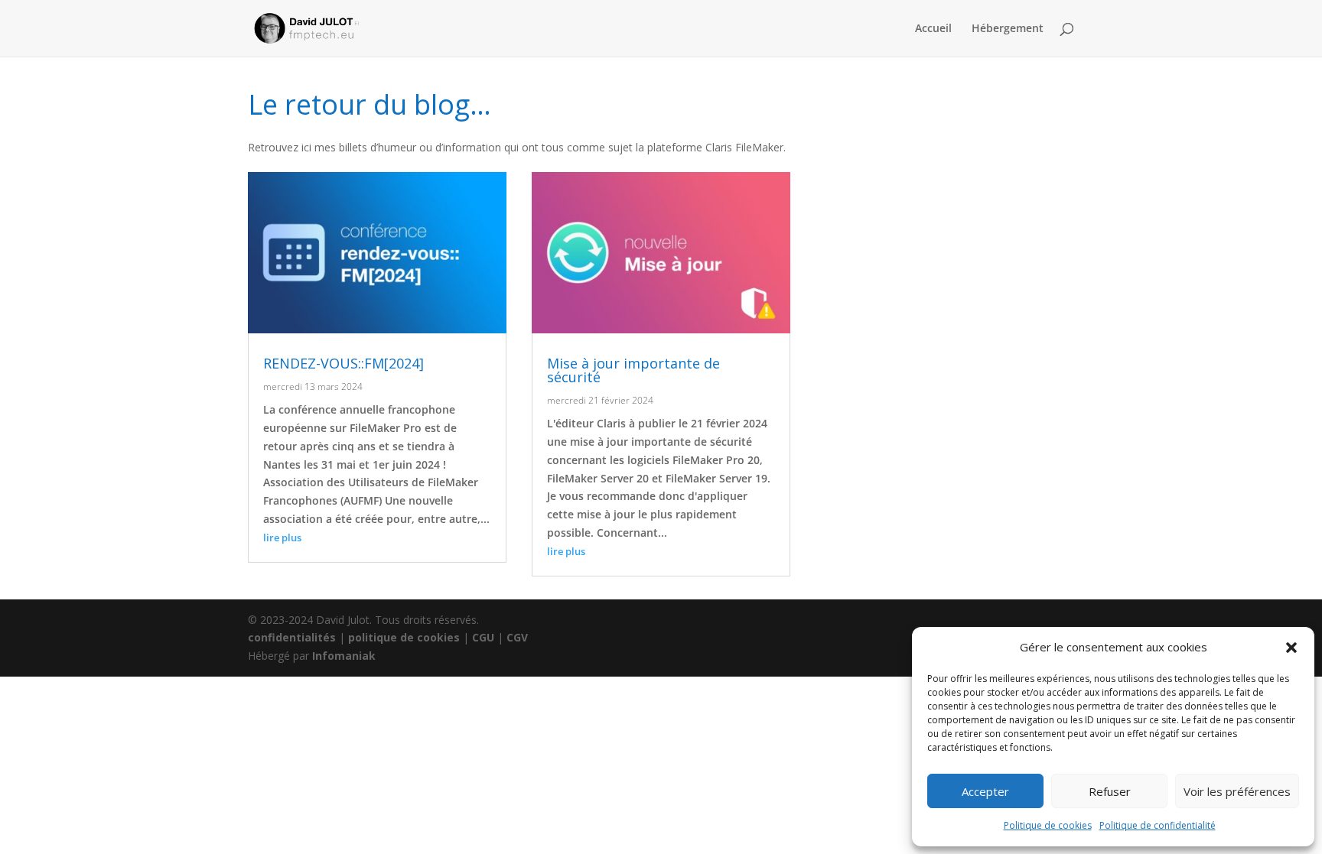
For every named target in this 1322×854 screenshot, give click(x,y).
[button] (1291, 647)
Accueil (933, 29)
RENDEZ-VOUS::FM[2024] (343, 363)
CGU (483, 637)
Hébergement (1008, 29)
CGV (517, 637)
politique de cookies (404, 637)
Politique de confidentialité (1157, 825)
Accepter (985, 791)
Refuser (1110, 791)
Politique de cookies (1048, 825)
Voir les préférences (1237, 791)
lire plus (282, 537)
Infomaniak (344, 655)
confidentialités (292, 637)
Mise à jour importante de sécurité (633, 370)
